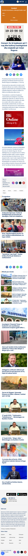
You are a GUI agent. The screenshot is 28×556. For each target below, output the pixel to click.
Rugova (4, 193)
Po (4, 13)
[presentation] (24, 272)
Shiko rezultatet (14, 20)
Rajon (2, 543)
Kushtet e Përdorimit (10, 529)
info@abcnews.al (12, 499)
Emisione (21, 534)
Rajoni (4, 190)
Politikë (2, 540)
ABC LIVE (21, 1)
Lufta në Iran (12, 537)
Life (20, 543)
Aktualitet (3, 537)
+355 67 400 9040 (12, 501)
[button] (2, 553)
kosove (9, 190)
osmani (15, 190)
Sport (10, 540)
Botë (10, 534)
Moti (20, 540)
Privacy (3, 529)
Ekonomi (11, 543)
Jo (4, 15)
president (21, 190)
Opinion (3, 534)
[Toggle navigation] (25, 2)
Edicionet (21, 537)
